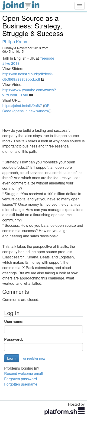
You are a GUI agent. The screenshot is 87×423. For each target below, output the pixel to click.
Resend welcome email (23, 373)
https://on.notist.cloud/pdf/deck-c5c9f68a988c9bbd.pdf (27, 76)
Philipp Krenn (14, 41)
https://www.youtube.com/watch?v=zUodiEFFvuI (29, 92)
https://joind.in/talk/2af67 (22, 105)
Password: (13, 339)
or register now (34, 358)
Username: (13, 321)
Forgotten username (20, 384)
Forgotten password (20, 378)
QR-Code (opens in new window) (26, 108)
